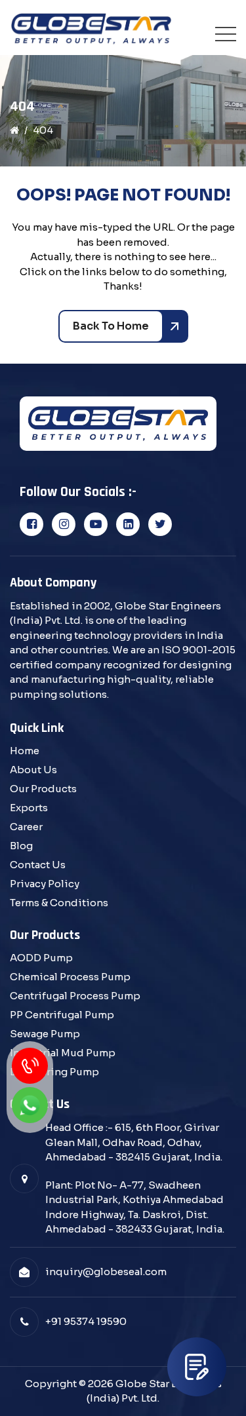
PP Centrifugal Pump (62, 1015)
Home (24, 751)
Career (26, 827)
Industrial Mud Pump (62, 1053)
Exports (29, 808)
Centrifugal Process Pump (75, 996)
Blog (21, 846)
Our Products (43, 789)
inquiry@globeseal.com (106, 1271)
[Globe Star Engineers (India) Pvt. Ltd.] (91, 29)
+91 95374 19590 (86, 1321)
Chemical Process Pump (70, 977)
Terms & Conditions (59, 903)
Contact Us (38, 865)
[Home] (14, 130)
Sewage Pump (45, 1034)
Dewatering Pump (54, 1072)
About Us (33, 770)
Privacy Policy (44, 884)
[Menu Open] (225, 34)
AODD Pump (41, 958)
